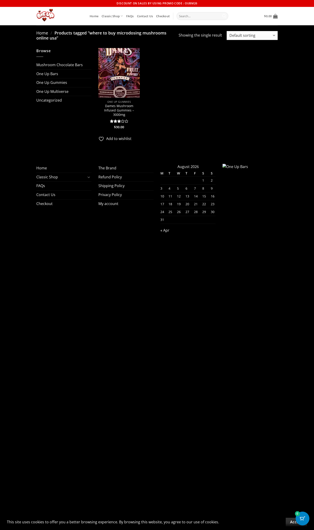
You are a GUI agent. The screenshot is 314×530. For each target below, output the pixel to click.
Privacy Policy (110, 194)
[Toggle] (88, 177)
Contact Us (145, 16)
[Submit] (224, 16)
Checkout (163, 16)
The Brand (107, 168)
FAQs (130, 16)
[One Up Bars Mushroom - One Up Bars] (59, 16)
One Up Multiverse (52, 91)
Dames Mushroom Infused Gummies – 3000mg (119, 110)
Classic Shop (111, 16)
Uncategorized (49, 100)
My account (108, 203)
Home (94, 16)
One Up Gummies (51, 82)
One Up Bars (47, 73)
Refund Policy (110, 177)
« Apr (164, 230)
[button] (271, 16)
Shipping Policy (111, 185)
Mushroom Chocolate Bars (59, 64)
